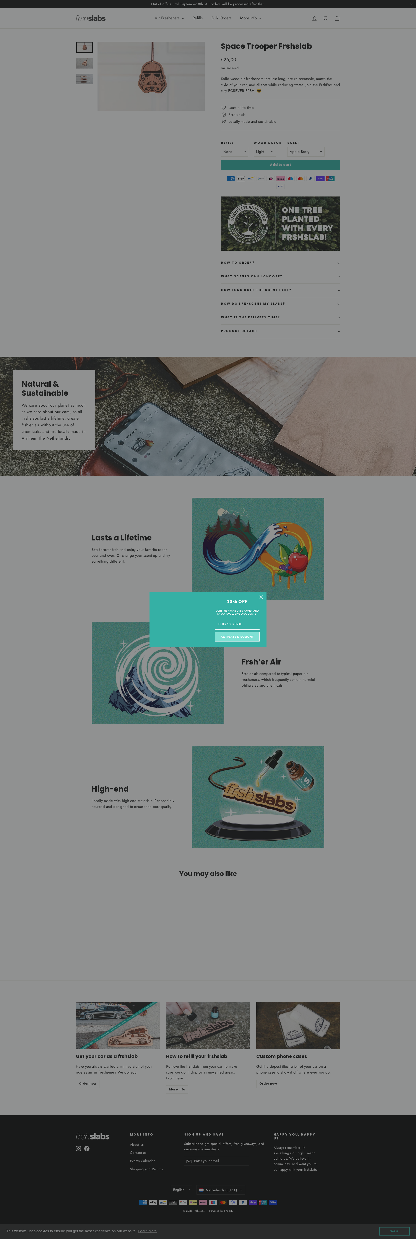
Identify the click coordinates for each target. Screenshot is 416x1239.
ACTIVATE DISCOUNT (237, 637)
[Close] (261, 597)
